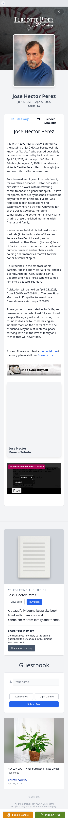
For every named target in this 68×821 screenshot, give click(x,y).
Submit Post (34, 704)
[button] (34, 740)
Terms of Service (43, 806)
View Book (16, 601)
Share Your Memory (22, 648)
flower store (45, 355)
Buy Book (34, 601)
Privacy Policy (24, 806)
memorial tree (49, 351)
